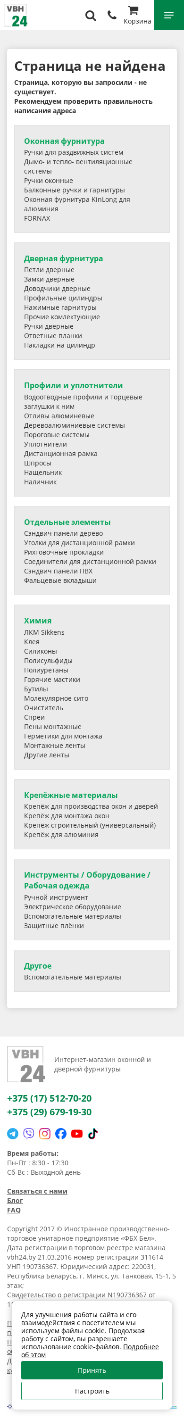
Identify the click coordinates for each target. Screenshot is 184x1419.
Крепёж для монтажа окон (66, 815)
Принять (92, 1370)
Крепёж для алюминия (61, 834)
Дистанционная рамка (61, 453)
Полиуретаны (46, 669)
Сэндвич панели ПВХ (58, 570)
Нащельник (43, 472)
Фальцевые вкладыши (60, 580)
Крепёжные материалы (71, 795)
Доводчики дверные (57, 288)
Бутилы (36, 688)
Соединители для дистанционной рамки (90, 561)
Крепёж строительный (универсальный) (90, 825)
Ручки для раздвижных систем (73, 152)
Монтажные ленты (54, 745)
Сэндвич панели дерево (63, 533)
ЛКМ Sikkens (44, 632)
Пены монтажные (53, 726)
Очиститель (43, 707)
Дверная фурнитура (63, 258)
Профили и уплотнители (73, 385)
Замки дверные (49, 278)
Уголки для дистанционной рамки (79, 542)
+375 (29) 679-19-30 (49, 1111)
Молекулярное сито (56, 698)
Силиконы (40, 651)
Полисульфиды (48, 660)
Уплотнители (45, 444)
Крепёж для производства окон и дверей (91, 806)
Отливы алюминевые (59, 415)
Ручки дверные (49, 326)
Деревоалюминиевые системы (74, 425)
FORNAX (37, 218)
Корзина (137, 21)
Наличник (40, 481)
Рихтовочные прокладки (64, 552)
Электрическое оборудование (72, 906)
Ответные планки (53, 335)
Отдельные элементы (67, 522)
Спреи (34, 717)
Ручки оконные (48, 180)
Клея (32, 641)
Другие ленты (46, 754)
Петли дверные (49, 269)
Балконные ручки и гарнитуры (74, 189)
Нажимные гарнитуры (60, 307)
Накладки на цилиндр (59, 344)
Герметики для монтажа (63, 735)
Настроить (92, 1390)
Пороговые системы (57, 434)
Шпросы (37, 462)
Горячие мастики (52, 679)
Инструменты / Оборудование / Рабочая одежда (87, 880)
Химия (37, 620)
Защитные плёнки (54, 925)
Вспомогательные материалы (72, 916)
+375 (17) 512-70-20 (49, 1098)
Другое (37, 966)
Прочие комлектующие (62, 316)
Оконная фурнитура (64, 141)
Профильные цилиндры (63, 297)
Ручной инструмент (56, 897)
